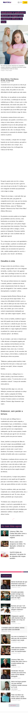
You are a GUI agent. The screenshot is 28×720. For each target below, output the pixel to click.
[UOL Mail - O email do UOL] (19, 2)
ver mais (13, 705)
